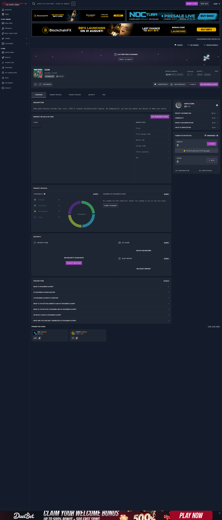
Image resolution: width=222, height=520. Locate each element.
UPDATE (166, 281)
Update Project (212, 45)
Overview (38, 95)
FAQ (103, 95)
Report (180, 45)
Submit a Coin (192, 4)
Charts (193, 84)
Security (91, 95)
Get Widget (194, 45)
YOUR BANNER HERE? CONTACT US (208, 39)
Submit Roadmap (110, 205)
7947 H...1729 (175, 74)
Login (215, 4)
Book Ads (204, 4)
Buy (160, 117)
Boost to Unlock (125, 59)
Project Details (75, 95)
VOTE (212, 160)
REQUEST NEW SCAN (74, 263)
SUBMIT (95, 194)
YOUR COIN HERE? (214, 326)
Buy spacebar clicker (209, 84)
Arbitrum (61, 76)
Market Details (56, 95)
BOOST (212, 144)
